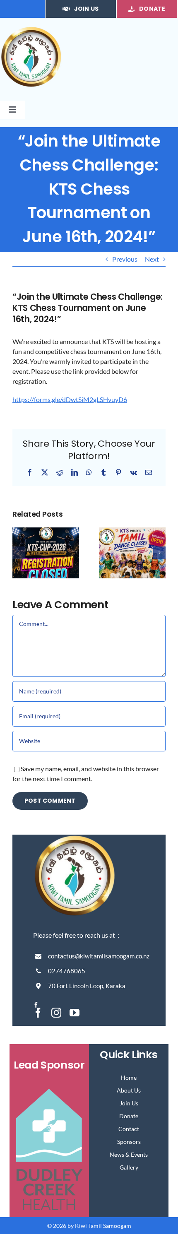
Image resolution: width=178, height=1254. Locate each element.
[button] (18, 552)
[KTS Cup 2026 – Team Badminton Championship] (45, 531)
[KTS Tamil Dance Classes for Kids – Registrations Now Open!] (132, 531)
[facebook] (36, 1005)
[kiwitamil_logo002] (31, 29)
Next (152, 259)
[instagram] (56, 1013)
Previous (124, 259)
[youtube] (74, 1013)
